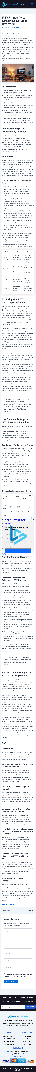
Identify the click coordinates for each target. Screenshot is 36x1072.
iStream (5, 512)
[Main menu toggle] (31, 4)
